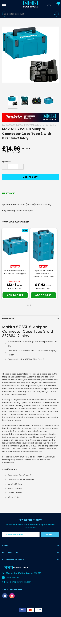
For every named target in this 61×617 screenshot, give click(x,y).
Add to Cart (15, 295)
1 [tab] (28, 305)
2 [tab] (30, 305)
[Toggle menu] (4, 4)
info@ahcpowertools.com (18, 581)
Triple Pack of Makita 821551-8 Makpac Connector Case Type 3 (43, 273)
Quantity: (6, 161)
